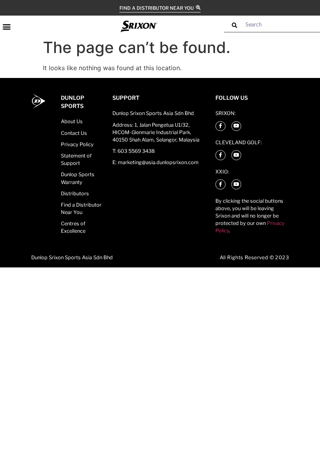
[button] (6, 26)
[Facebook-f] (220, 126)
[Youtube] (236, 126)
